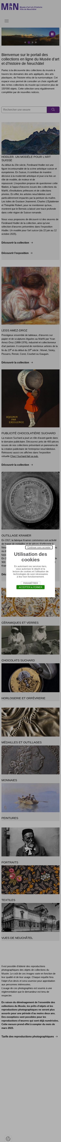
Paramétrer (30, 583)
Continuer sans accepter (38, 547)
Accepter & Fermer (30, 587)
